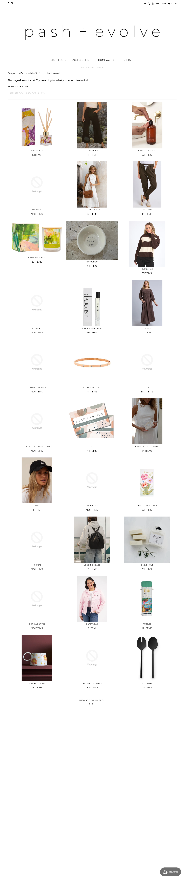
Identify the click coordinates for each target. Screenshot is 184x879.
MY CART (164, 3)
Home (83, 67)
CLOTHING (56, 60)
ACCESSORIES (80, 60)
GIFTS (127, 60)
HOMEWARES (106, 60)
